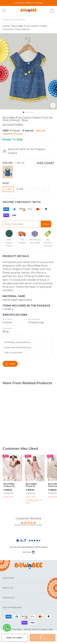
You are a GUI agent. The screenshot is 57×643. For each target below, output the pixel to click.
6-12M (32, 189)
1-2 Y (44, 189)
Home (6, 25)
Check (46, 224)
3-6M (20, 189)
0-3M (8, 189)
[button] (5, 480)
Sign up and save (12, 607)
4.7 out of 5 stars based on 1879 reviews (28, 547)
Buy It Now (45, 636)
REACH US (8, 588)
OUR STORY (8, 578)
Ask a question (13, 352)
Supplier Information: (18, 347)
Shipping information (18, 342)
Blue (7, 172)
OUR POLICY (9, 597)
